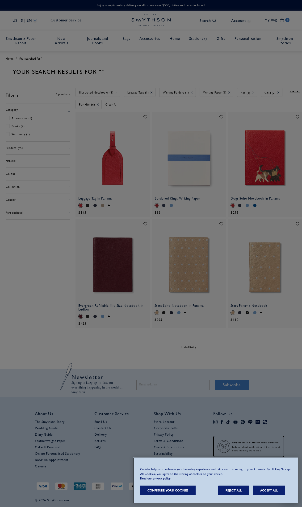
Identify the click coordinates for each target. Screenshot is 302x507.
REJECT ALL (234, 490)
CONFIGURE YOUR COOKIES (167, 490)
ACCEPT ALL (269, 490)
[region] (215, 480)
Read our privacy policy (155, 478)
